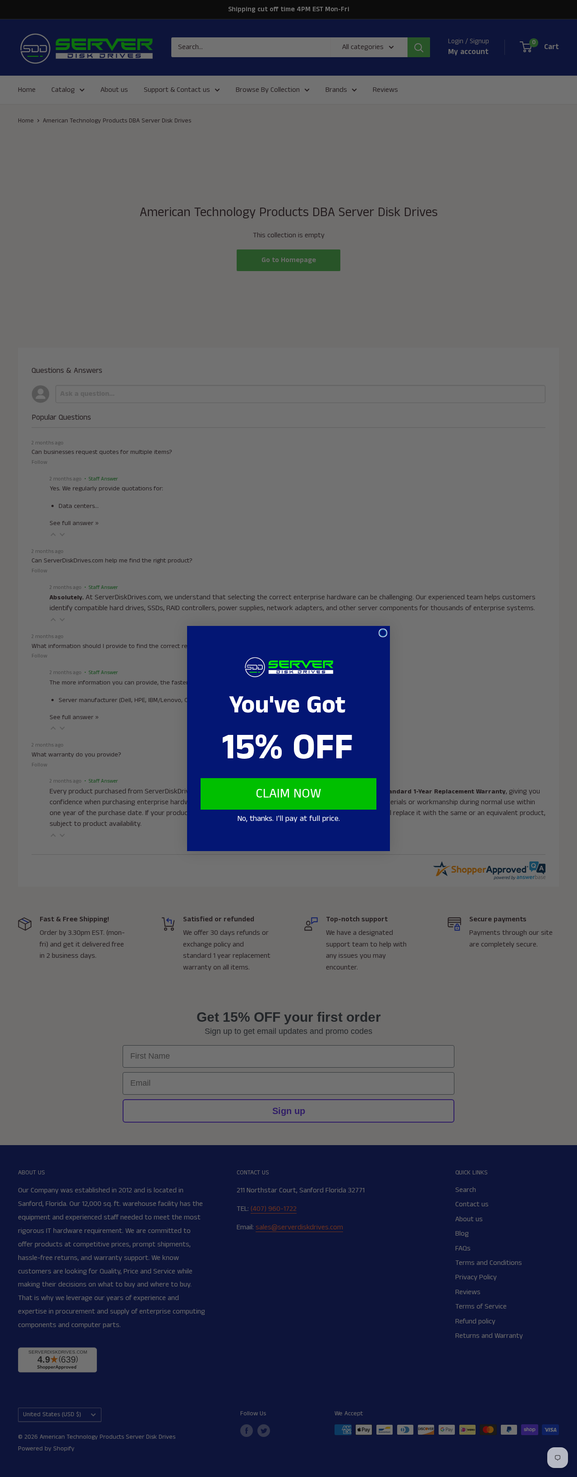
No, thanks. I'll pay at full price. (288, 818)
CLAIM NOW (288, 793)
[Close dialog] (383, 633)
